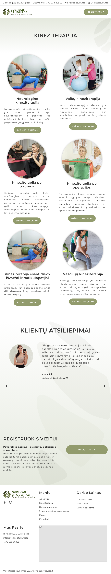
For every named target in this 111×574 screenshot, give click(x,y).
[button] (77, 12)
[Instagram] (10, 502)
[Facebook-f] (4, 502)
